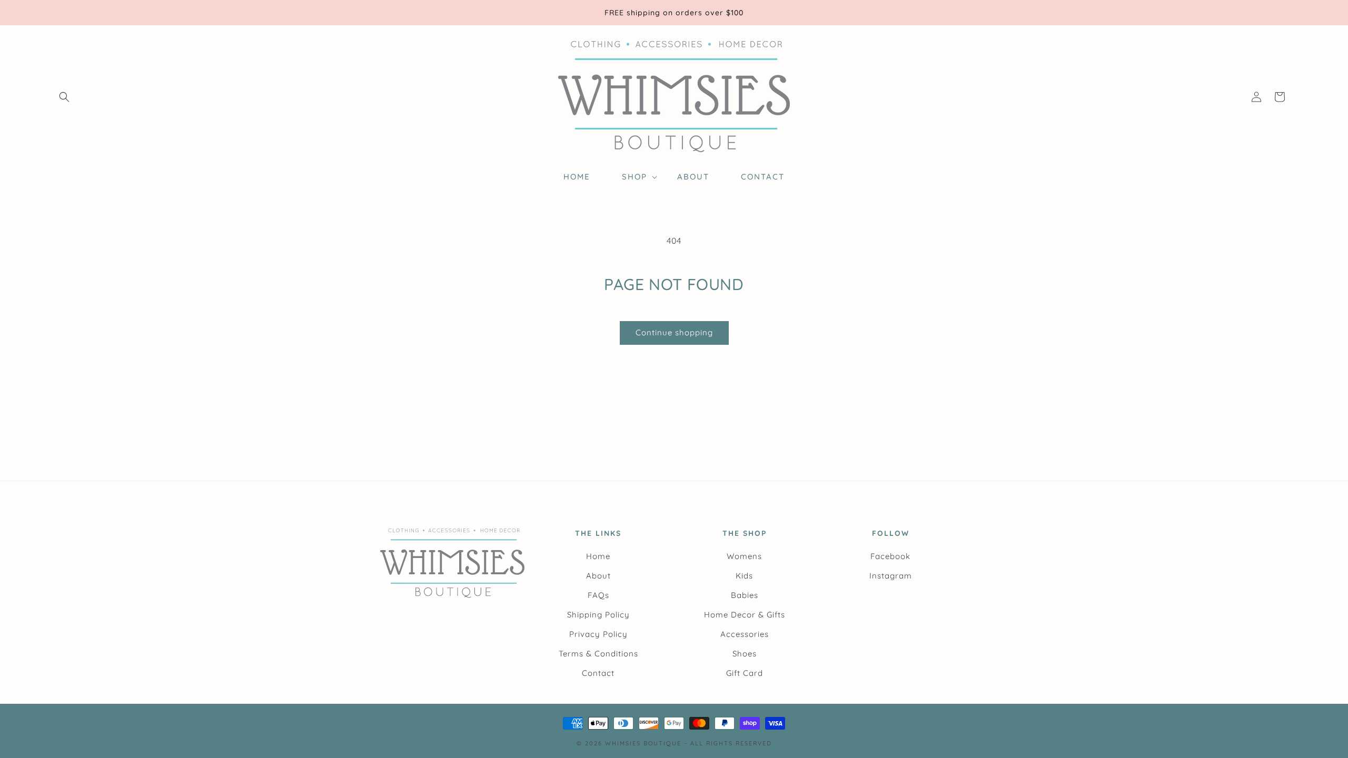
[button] (64, 96)
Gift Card (744, 673)
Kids (744, 576)
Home (598, 556)
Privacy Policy (598, 634)
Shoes (744, 654)
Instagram (890, 576)
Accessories (744, 634)
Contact (598, 673)
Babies (744, 595)
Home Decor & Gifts (744, 615)
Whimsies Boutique (643, 743)
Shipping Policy (598, 615)
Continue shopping (674, 332)
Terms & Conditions (598, 654)
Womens (744, 556)
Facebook (890, 556)
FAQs (598, 595)
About (598, 576)
